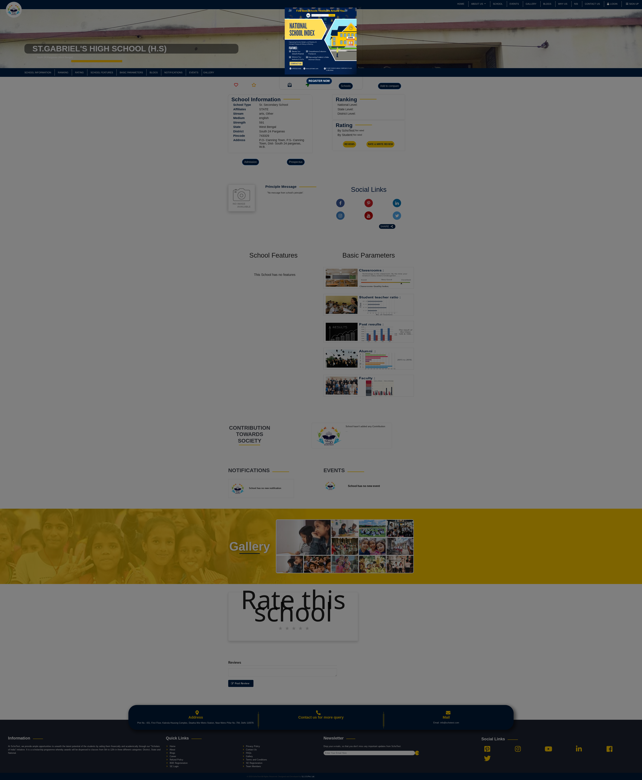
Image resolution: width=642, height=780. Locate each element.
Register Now (319, 81)
